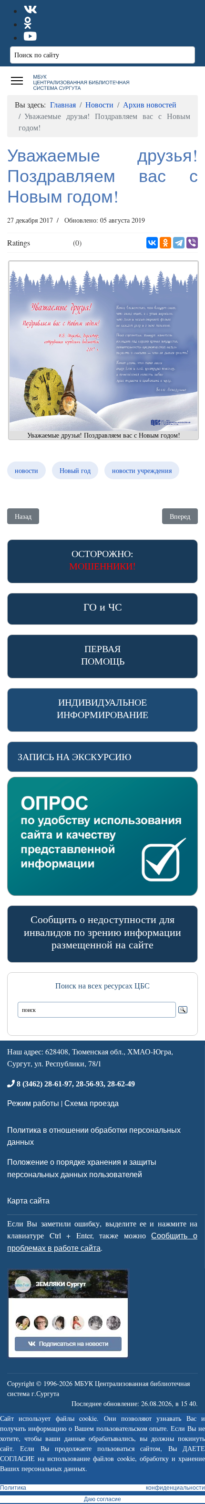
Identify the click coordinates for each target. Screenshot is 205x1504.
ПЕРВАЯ (102, 654)
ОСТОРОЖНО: (102, 559)
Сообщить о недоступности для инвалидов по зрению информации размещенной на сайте (102, 931)
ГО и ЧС (102, 606)
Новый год (75, 470)
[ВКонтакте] (152, 242)
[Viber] (192, 242)
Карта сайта (28, 1200)
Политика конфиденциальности (102, 1487)
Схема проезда (91, 1103)
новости (26, 470)
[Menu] (17, 80)
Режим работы (33, 1103)
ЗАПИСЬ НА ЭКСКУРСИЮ (75, 756)
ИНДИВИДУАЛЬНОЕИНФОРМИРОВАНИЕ (102, 708)
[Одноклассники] (165, 242)
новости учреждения (142, 470)
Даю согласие (102, 1499)
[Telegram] (178, 242)
